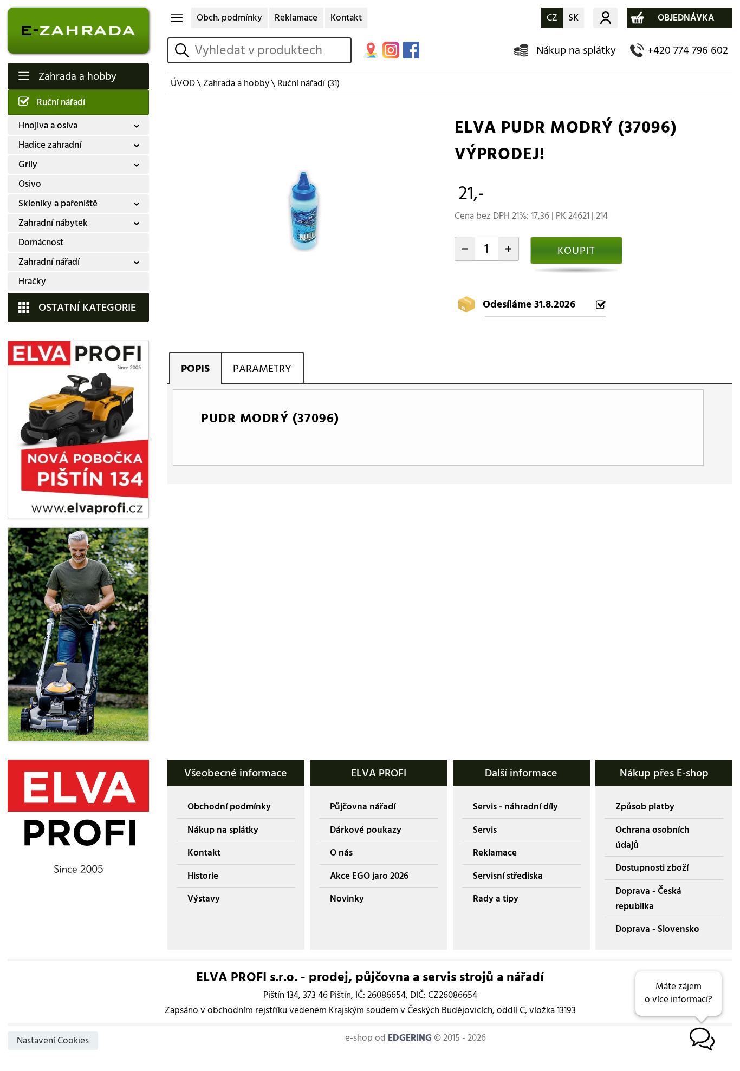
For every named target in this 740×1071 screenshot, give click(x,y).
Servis (485, 830)
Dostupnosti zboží (652, 868)
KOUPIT (576, 250)
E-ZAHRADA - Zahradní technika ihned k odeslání (78, 31)
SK (573, 17)
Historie (202, 876)
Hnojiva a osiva (47, 125)
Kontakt (346, 17)
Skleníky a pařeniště (58, 203)
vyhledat (184, 50)
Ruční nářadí (61, 102)
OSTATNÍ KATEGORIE (87, 307)
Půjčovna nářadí (362, 806)
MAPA (370, 50)
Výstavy (203, 898)
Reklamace (296, 17)
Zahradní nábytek (53, 223)
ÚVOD (183, 83)
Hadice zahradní (49, 145)
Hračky (32, 281)
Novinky (347, 898)
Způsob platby (644, 806)
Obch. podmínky (229, 17)
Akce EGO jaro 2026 (369, 876)
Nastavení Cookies (53, 1040)
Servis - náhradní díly (515, 806)
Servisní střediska (508, 876)
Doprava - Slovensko (657, 929)
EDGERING (410, 1038)
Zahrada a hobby (77, 76)
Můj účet (605, 18)
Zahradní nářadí (49, 262)
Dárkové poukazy (365, 830)
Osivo (29, 184)
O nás (341, 852)
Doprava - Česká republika (648, 899)
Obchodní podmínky (229, 806)
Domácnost (40, 242)
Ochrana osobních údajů (652, 837)
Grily (27, 164)
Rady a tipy (495, 898)
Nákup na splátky (576, 50)
